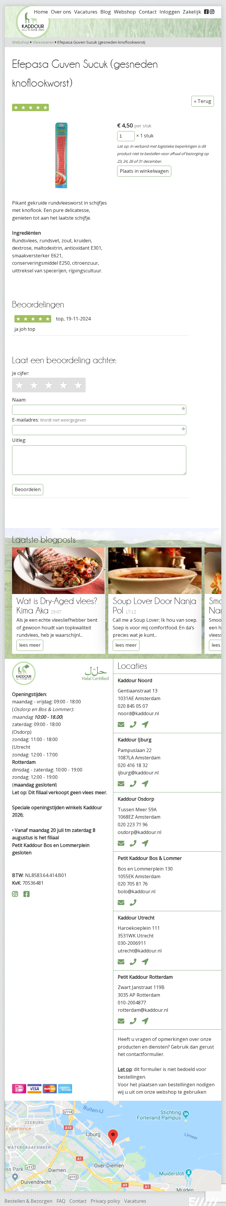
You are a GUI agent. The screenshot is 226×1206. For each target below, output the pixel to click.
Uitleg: (19, 440)
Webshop (20, 42)
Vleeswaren (43, 42)
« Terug (202, 101)
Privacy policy (105, 1201)
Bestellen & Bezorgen (28, 1201)
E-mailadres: (49, 420)
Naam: (19, 399)
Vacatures (135, 1201)
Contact (78, 1201)
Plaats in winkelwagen (144, 171)
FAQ (60, 1201)
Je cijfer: (20, 373)
